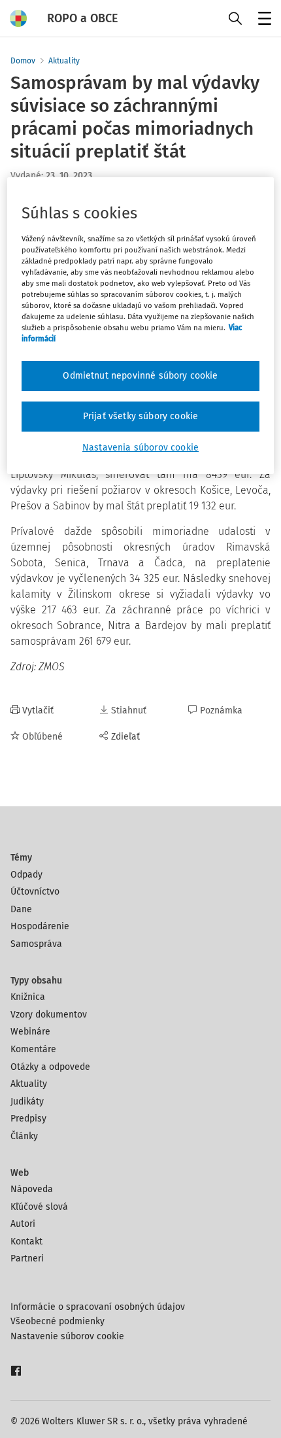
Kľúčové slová (39, 1206)
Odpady (26, 874)
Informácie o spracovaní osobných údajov (97, 1306)
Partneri (27, 1258)
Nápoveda (31, 1189)
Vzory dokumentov (48, 1014)
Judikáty (27, 1101)
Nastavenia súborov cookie (140, 447)
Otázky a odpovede (50, 1066)
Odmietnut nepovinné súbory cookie (140, 375)
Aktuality (64, 60)
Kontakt (26, 1241)
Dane (21, 909)
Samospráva (36, 944)
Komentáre (33, 1049)
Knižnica (27, 996)
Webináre (30, 1031)
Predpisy (28, 1118)
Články (24, 1136)
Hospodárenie (39, 926)
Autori (22, 1223)
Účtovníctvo (34, 891)
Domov (22, 60)
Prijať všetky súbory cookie (140, 416)
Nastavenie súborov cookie (67, 1336)
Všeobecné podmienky (57, 1321)
